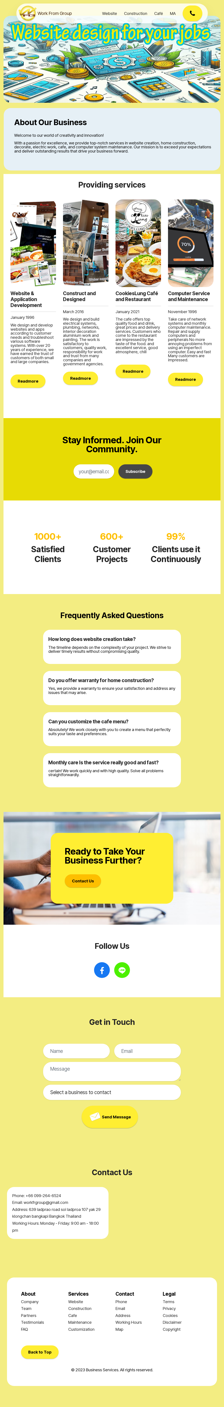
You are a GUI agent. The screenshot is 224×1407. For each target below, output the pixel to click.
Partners (28, 1315)
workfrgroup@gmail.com (46, 1202)
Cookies (170, 1315)
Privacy (169, 1308)
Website (109, 13)
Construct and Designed (79, 296)
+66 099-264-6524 (43, 1195)
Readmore (28, 381)
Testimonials (32, 1322)
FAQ (24, 1329)
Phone (121, 1301)
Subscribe (135, 471)
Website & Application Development (26, 299)
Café (158, 13)
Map (119, 1329)
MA (173, 13)
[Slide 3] (120, 96)
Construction (135, 13)
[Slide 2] (112, 96)
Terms (168, 1301)
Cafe (72, 1315)
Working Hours (129, 1322)
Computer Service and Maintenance (189, 296)
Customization (81, 1329)
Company (29, 1301)
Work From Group (55, 13)
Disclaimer (172, 1322)
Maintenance (80, 1322)
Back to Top (39, 1352)
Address (123, 1315)
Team (26, 1308)
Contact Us (83, 880)
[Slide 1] (104, 96)
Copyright (171, 1329)
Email (120, 1308)
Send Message (116, 1116)
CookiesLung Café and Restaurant (137, 296)
